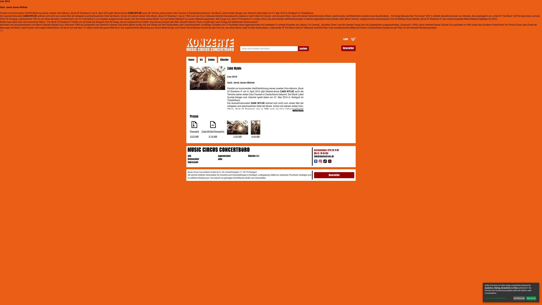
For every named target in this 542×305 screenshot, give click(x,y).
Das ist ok (531, 298)
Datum (211, 60)
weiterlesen (297, 110)
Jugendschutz (224, 156)
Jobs (220, 159)
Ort (201, 60)
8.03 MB (194, 136)
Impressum (193, 162)
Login (345, 39)
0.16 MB (213, 136)
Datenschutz (193, 159)
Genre (191, 60)
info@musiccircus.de (324, 156)
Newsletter (348, 48)
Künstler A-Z (253, 156)
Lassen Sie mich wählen (495, 298)
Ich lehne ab (519, 298)
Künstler (224, 60)
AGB (189, 156)
